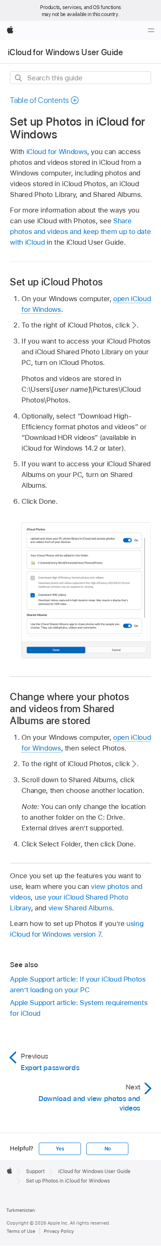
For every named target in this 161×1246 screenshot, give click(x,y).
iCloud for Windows (57, 151)
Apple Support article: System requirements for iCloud (78, 1007)
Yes (60, 1149)
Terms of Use (21, 1231)
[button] (44, 100)
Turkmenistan (20, 1210)
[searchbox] (80, 77)
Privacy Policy (59, 1231)
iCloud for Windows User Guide (65, 52)
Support (35, 1171)
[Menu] (151, 30)
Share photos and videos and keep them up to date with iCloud (80, 231)
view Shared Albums (80, 908)
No (107, 1149)
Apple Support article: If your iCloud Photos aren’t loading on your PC (77, 984)
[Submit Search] (18, 78)
